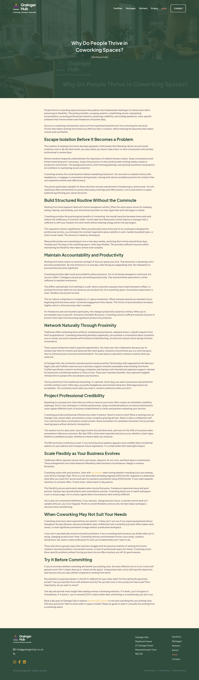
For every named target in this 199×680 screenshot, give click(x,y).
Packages (177, 641)
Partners (176, 645)
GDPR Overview (179, 670)
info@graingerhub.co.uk (29, 649)
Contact (176, 659)
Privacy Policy (150, 670)
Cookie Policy (164, 670)
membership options (98, 600)
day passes (96, 472)
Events (175, 650)
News (175, 654)
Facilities (176, 636)
